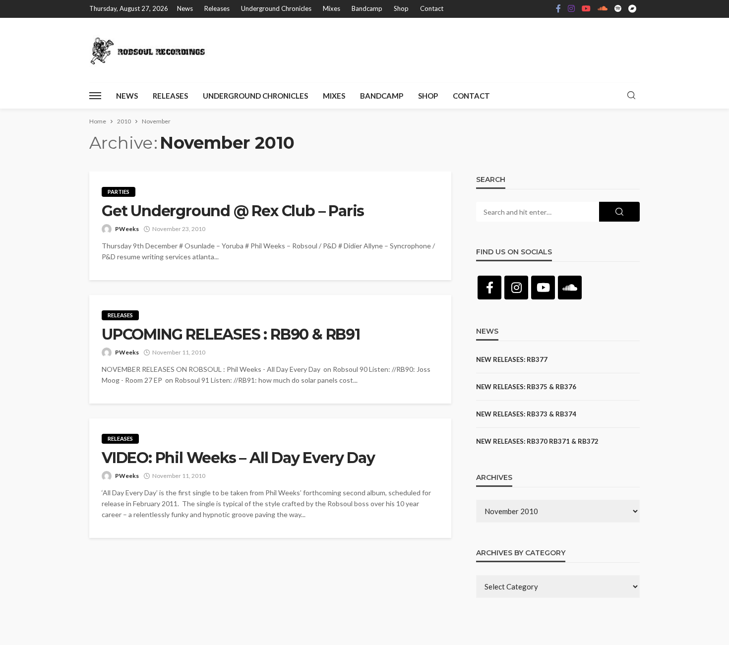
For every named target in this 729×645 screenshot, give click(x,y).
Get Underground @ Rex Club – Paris (233, 211)
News (185, 8)
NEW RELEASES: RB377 (511, 359)
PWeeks (127, 229)
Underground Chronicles (276, 8)
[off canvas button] (95, 96)
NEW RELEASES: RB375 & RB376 (526, 387)
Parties (118, 191)
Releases (217, 8)
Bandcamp (367, 8)
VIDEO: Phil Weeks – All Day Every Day (238, 458)
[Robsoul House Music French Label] (150, 50)
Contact (431, 8)
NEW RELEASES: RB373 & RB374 (526, 414)
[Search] (631, 96)
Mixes (331, 8)
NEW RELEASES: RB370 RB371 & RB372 (537, 441)
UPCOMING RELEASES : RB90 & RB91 (231, 335)
